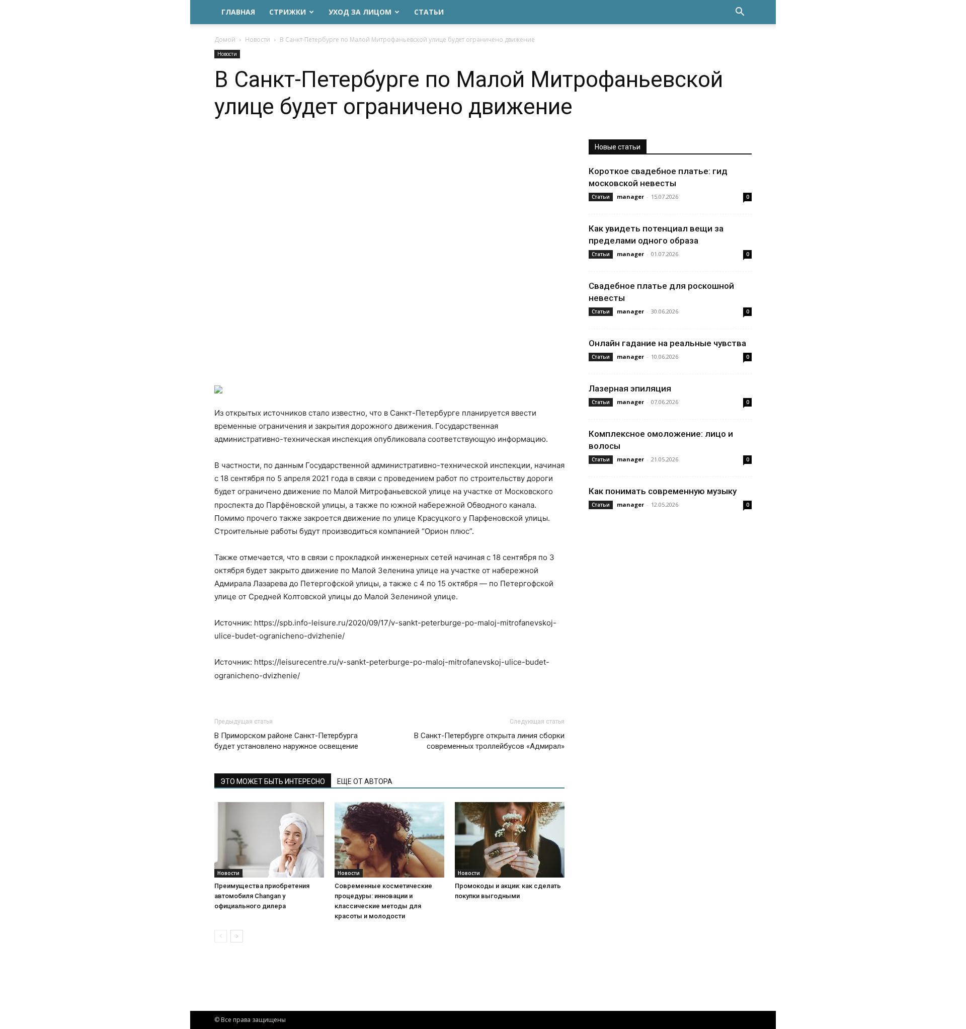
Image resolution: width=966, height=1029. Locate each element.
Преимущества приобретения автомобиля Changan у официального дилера (261, 896)
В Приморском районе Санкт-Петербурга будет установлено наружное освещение (286, 741)
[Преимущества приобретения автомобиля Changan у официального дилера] (269, 840)
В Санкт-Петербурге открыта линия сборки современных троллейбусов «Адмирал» (489, 741)
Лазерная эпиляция (630, 388)
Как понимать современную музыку (663, 491)
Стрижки (287, 12)
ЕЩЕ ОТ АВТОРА (364, 781)
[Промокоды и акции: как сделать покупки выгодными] (510, 840)
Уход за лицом (360, 12)
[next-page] (236, 936)
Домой (224, 39)
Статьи (429, 12)
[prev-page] (220, 936)
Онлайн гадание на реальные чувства (667, 343)
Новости (257, 39)
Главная (238, 12)
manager (630, 196)
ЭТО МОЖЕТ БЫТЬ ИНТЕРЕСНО (272, 781)
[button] (740, 13)
